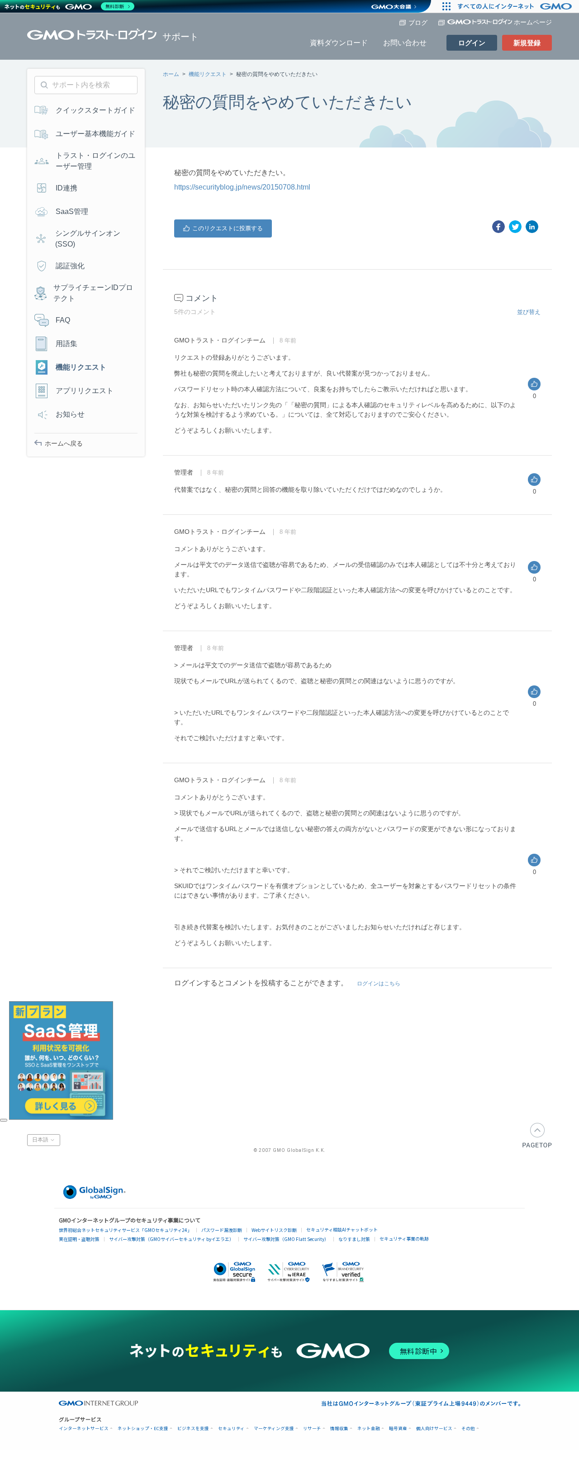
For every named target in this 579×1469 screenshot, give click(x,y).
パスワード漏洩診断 (221, 1230)
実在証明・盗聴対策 (79, 1239)
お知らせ (70, 414)
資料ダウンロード (339, 43)
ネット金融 (368, 1428)
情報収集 (339, 1428)
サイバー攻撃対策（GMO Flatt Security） (286, 1239)
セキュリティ (231, 1428)
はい (223, 228)
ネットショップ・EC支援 (143, 1428)
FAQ (63, 320)
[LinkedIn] (532, 226)
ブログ (417, 22)
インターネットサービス (84, 1428)
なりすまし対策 (354, 1239)
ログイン (471, 43)
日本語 (41, 1140)
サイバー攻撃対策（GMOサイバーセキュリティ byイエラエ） (171, 1239)
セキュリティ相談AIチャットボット (342, 1229)
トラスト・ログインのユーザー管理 (95, 161)
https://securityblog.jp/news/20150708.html (242, 187)
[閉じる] (3, 1120)
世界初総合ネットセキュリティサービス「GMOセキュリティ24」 (125, 1230)
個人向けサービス (434, 1428)
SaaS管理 (72, 211)
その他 (468, 1428)
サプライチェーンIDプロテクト (93, 293)
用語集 (66, 343)
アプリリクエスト (85, 391)
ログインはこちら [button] (378, 983)
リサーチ (312, 1428)
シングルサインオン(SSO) (87, 238)
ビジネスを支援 (193, 1428)
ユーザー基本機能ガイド (95, 134)
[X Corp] (515, 226)
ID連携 (66, 188)
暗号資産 (398, 1428)
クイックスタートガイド (95, 110)
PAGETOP (537, 1135)
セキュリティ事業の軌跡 (404, 1238)
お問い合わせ (405, 43)
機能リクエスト (208, 74)
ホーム (171, 74)
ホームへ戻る (64, 443)
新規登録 (527, 43)
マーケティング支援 (274, 1428)
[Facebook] (498, 226)
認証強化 (70, 266)
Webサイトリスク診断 (274, 1230)
